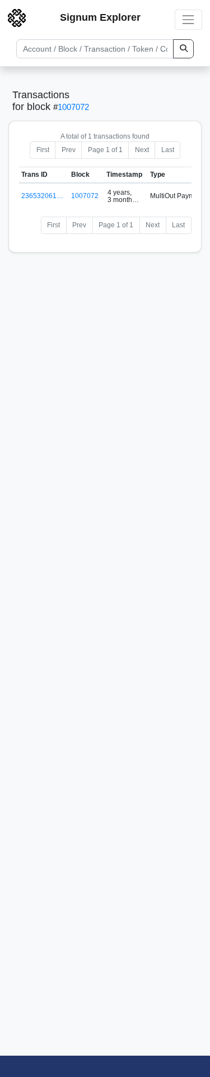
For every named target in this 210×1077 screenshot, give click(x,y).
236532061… (42, 196)
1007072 (73, 107)
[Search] (183, 48)
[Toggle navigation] (188, 19)
